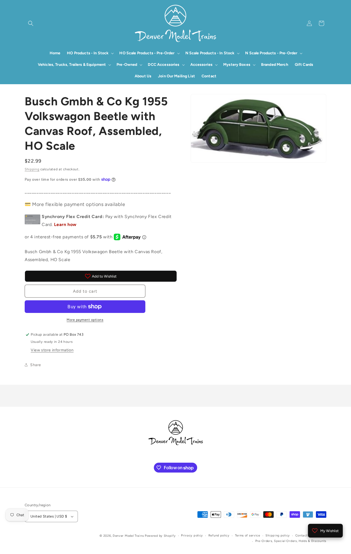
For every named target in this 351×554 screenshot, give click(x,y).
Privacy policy (192, 535)
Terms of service (247, 535)
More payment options (85, 320)
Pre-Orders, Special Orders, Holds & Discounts (291, 541)
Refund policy (219, 535)
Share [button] (35, 365)
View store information (52, 350)
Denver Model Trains (129, 536)
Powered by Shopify (160, 536)
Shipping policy (277, 535)
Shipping (32, 169)
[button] (31, 23)
